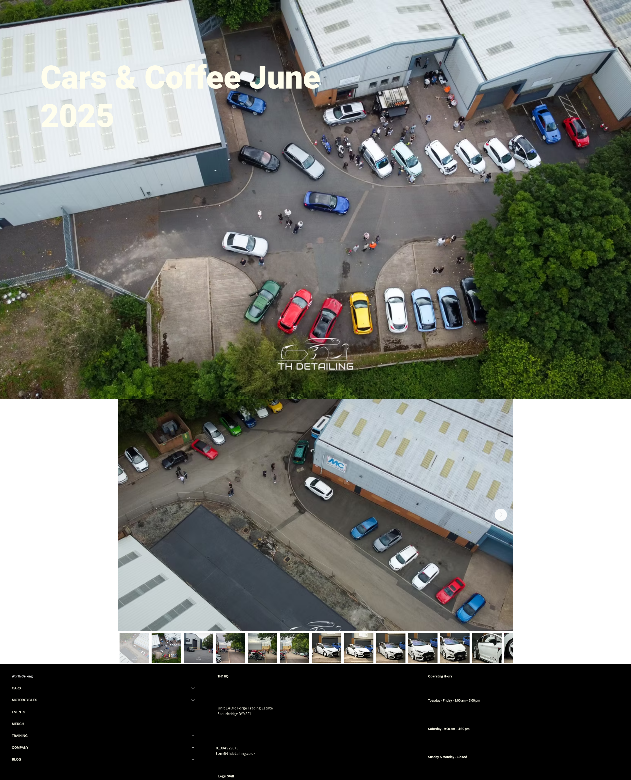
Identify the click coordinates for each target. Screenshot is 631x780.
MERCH (18, 724)
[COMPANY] (193, 747)
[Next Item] (501, 515)
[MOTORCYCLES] (193, 700)
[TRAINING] (193, 736)
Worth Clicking (22, 676)
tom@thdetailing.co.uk (235, 753)
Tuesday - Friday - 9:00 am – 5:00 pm (454, 700)
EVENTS (18, 712)
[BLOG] (193, 759)
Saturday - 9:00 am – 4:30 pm (449, 728)
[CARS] (193, 688)
